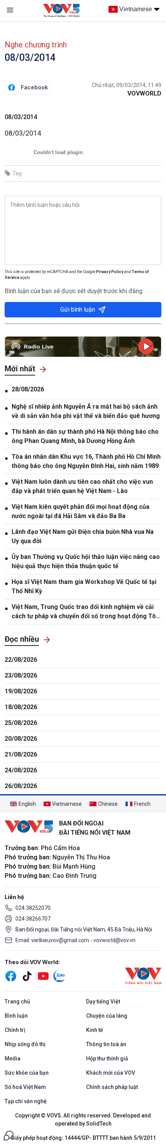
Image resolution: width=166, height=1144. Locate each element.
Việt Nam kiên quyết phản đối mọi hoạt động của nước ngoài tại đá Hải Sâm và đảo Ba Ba (80, 511)
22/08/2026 (21, 659)
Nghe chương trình (36, 44)
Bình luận (16, 1016)
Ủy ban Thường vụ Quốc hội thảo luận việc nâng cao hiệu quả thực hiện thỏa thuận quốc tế (86, 561)
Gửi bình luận (77, 309)
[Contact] (8, 1135)
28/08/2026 (28, 389)
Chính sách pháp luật (112, 1087)
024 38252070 (33, 908)
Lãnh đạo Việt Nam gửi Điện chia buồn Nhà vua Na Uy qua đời (83, 536)
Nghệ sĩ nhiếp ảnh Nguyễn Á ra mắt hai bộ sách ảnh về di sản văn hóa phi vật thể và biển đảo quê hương (86, 411)
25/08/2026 (21, 722)
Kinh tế (94, 1030)
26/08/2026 (21, 786)
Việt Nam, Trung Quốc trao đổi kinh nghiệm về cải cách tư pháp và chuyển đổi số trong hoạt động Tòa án (85, 612)
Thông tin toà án (106, 1044)
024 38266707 (33, 919)
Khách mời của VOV (110, 1073)
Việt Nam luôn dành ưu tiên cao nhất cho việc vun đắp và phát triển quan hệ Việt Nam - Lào (82, 486)
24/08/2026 (21, 770)
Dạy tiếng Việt (103, 1001)
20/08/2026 (21, 738)
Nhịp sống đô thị (25, 1044)
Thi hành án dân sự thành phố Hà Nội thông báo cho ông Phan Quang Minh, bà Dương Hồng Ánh (85, 436)
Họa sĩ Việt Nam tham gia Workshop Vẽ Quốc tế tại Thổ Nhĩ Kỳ (84, 586)
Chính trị (15, 1030)
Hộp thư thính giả (107, 1058)
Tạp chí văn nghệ (26, 1101)
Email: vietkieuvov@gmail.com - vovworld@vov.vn (75, 940)
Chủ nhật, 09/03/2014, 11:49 (126, 85)
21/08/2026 (21, 754)
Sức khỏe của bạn (27, 1073)
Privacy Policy (109, 272)
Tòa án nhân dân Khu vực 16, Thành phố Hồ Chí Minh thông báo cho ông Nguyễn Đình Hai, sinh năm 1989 (86, 461)
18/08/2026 (21, 707)
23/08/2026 (21, 675)
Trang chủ (17, 1001)
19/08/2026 (21, 691)
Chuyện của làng (106, 1016)
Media (12, 1058)
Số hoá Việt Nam (25, 1087)
